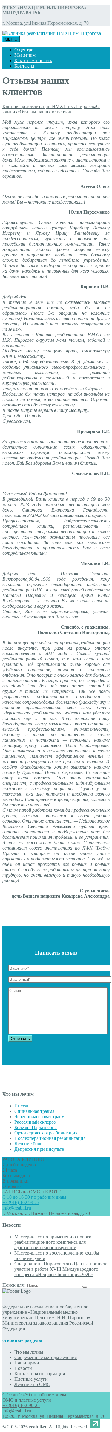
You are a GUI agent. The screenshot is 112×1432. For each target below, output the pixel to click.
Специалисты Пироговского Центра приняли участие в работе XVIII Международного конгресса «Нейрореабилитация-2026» (61, 1269)
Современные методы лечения (45, 1357)
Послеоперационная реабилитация (49, 1138)
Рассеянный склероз (35, 1122)
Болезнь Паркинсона (35, 1127)
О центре (23, 49)
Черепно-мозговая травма (40, 1116)
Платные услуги (31, 1379)
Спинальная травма (34, 1111)
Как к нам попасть (33, 60)
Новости (23, 1368)
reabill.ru (38, 1426)
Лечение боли (28, 1143)
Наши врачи (26, 1362)
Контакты (24, 65)
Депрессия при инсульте (39, 1149)
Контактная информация (39, 1373)
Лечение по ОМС (32, 1384)
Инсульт (22, 1105)
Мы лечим (25, 55)
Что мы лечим (28, 1352)
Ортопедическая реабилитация (45, 1132)
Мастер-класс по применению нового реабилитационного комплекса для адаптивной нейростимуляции (52, 1242)
